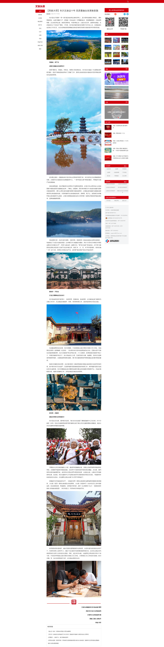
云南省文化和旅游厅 (122, 184)
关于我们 (109, 200)
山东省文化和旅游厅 (110, 187)
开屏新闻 (124, 169)
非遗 (40, 38)
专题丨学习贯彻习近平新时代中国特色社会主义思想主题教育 (120, 158)
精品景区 (40, 21)
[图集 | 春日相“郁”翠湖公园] (116, 54)
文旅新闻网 (116, 172)
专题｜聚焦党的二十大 (119, 133)
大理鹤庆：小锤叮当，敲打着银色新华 (58, 637)
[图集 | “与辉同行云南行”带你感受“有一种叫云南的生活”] (124, 47)
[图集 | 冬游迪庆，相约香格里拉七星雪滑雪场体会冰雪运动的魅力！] (116, 61)
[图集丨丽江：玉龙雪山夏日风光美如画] (108, 47)
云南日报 (109, 169)
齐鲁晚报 (116, 176)
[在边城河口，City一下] (124, 54)
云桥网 (108, 172)
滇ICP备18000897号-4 (110, 212)
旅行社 (40, 25)
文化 (40, 28)
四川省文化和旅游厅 (122, 187)
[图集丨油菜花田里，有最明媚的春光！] (108, 54)
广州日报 (124, 172)
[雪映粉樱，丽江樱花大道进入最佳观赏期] (116, 40)
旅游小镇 (40, 45)
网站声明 (116, 200)
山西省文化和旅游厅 (110, 190)
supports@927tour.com (116, 233)
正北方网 (124, 176)
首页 (40, 11)
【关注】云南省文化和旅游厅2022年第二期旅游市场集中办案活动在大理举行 (68, 634)
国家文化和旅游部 (111, 184)
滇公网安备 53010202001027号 (114, 218)
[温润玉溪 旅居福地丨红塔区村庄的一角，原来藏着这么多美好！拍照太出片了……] (124, 61)
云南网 (116, 169)
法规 (40, 35)
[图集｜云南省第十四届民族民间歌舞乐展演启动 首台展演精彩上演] (124, 40)
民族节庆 (40, 42)
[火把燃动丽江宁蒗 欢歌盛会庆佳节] (108, 40)
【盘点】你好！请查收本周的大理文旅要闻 (59, 631)
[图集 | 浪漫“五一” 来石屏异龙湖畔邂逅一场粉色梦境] (116, 47)
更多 (127, 69)
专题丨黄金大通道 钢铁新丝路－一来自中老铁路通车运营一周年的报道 (120, 150)
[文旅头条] (40, 6)
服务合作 (124, 200)
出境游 (40, 18)
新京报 (108, 176)
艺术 (40, 32)
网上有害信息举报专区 (116, 10)
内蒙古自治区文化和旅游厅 (122, 191)
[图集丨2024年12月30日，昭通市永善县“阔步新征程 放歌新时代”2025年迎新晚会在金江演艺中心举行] (108, 61)
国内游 (40, 14)
